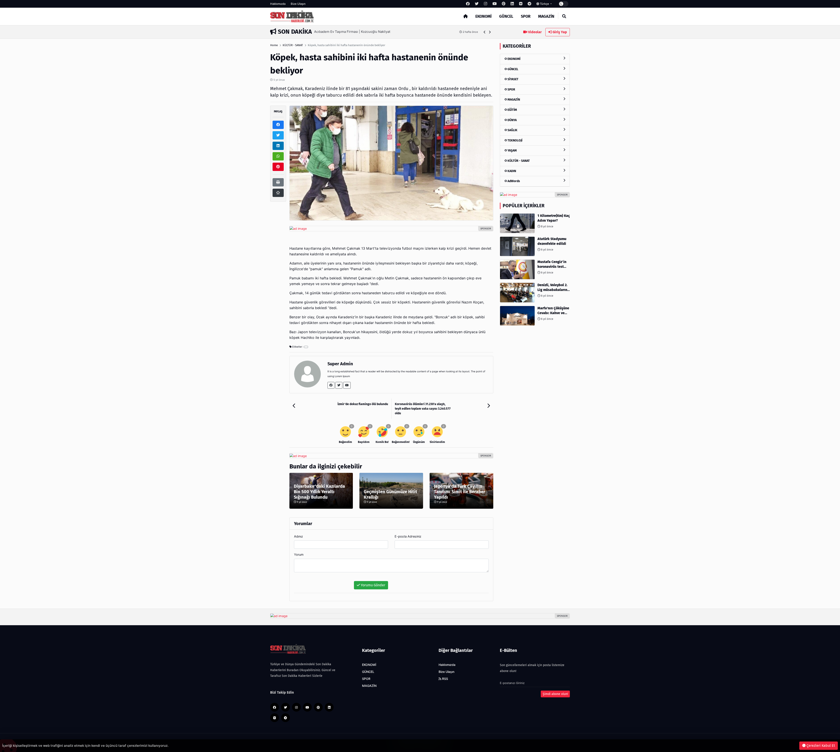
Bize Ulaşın (298, 3)
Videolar (534, 32)
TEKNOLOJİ (514, 140)
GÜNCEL (506, 16)
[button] (485, 32)
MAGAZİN (546, 16)
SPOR (525, 16)
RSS (444, 679)
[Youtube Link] (347, 385)
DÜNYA (512, 120)
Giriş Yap (559, 32)
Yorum (299, 554)
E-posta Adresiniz (408, 536)
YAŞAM (512, 150)
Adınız (298, 536)
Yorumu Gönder (372, 585)
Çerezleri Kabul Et (820, 745)
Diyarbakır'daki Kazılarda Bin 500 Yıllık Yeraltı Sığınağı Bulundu (319, 492)
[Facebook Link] (330, 385)
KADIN (511, 171)
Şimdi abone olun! (555, 694)
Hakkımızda (277, 3)
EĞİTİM (512, 110)
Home (274, 45)
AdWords (513, 181)
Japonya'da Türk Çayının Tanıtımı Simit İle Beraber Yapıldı (459, 492)
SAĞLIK (512, 130)
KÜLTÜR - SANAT (293, 45)
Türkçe (544, 3)
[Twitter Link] (338, 385)
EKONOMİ (483, 16)
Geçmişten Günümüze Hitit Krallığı (390, 494)
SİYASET (512, 79)
